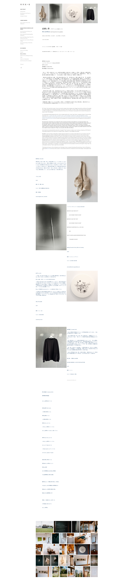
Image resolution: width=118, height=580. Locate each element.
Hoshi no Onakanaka (24, 59)
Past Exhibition (23, 48)
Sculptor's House (23, 16)
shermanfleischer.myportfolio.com (73, 267)
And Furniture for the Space (25, 60)
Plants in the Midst (24, 50)
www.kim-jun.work (39, 319)
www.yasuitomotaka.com (71, 380)
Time (21, 57)
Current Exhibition (23, 20)
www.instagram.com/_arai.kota (41, 196)
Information (22, 11)
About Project (23, 9)
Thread (21, 52)
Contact (22, 64)
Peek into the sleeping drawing (26, 55)
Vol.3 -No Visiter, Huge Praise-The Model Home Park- (26, 38)
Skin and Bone (23, 53)
